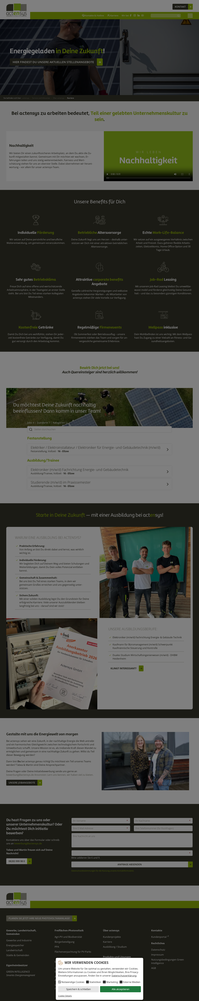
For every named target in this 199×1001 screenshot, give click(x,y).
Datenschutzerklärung (124, 975)
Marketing (112, 982)
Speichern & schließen (78, 989)
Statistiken (95, 982)
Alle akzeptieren (120, 989)
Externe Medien (131, 982)
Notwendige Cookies (72, 982)
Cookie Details (65, 996)
